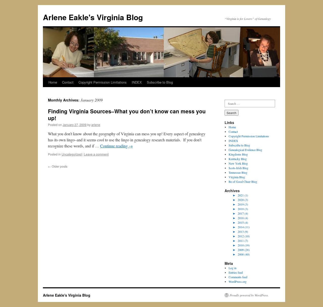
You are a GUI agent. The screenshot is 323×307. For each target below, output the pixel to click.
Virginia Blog (237, 177)
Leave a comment (96, 154)
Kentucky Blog (238, 159)
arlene (95, 124)
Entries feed (236, 272)
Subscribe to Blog (160, 82)
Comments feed (238, 277)
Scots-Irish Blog (238, 168)
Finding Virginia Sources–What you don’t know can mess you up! (127, 114)
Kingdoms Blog (238, 154)
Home (52, 82)
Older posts (57, 166)
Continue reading (116, 145)
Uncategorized (72, 154)
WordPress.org (238, 281)
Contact (67, 82)
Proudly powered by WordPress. (249, 295)
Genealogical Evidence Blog (245, 150)
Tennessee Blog (238, 172)
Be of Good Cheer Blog (243, 182)
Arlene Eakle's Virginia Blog (93, 17)
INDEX (137, 82)
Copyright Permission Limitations (102, 82)
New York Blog (238, 163)
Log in (232, 268)
